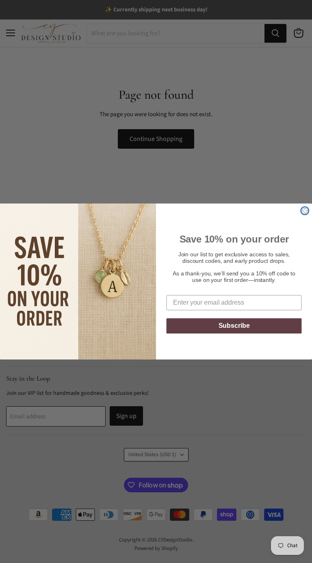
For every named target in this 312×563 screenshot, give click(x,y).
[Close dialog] (305, 211)
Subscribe (234, 325)
